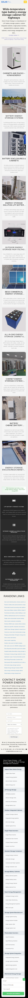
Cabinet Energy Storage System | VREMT (14, 381)
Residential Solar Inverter (12, 838)
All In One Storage (10, 822)
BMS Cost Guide (9, 907)
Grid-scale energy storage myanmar (12, 665)
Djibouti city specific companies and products (14, 626)
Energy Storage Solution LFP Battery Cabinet (14, 205)
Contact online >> (14, 35)
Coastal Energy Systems (11, 777)
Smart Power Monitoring (11, 900)
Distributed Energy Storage (13, 974)
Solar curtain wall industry (10, 637)
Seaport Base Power (10, 773)
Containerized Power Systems (13, 863)
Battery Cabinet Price (11, 887)
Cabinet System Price (11, 826)
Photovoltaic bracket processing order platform (15, 607)
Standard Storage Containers (13, 851)
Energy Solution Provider (12, 920)
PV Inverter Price (10, 948)
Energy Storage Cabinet (11, 883)
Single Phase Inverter (11, 834)
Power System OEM (10, 924)
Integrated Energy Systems (12, 818)
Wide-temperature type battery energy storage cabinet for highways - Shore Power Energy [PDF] (15, 489)
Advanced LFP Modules (11, 801)
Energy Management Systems (13, 903)
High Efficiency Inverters (11, 941)
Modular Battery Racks (11, 879)
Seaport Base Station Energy (13, 769)
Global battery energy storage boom (12, 673)
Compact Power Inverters (12, 842)
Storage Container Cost (11, 866)
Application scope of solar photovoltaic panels (14, 656)
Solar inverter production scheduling (12, 621)
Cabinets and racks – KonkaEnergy (14, 74)
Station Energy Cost (10, 785)
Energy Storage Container (12, 855)
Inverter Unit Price (10, 846)
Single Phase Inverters (11, 830)
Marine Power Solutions (11, 781)
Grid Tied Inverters (10, 944)
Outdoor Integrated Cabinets (13, 810)
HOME (3, 38)
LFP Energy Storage (10, 790)
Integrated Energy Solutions (12, 957)
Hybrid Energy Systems (11, 965)
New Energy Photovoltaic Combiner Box (13, 659)
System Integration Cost (11, 969)
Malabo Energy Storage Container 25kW (13, 667)
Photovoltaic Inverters (11, 933)
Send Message (14, 736)
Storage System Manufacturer (14, 912)
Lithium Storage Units (11, 797)
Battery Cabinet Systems (11, 875)
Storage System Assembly (12, 961)
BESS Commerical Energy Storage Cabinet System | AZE (14, 294)
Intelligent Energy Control (12, 896)
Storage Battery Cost (10, 805)
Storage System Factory (11, 916)
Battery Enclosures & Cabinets (14, 160)
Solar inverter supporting (10, 640)
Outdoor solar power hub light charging (13, 643)
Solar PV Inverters (10, 937)
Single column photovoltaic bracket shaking (14, 618)
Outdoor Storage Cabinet (12, 814)
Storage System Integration (13, 953)
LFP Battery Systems (10, 794)
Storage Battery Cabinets (12, 871)
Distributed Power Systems (12, 978)
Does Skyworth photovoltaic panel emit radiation (15, 648)
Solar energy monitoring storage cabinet (13, 670)
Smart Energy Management (13, 892)
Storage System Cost (10, 928)
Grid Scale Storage (10, 859)
